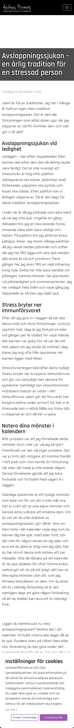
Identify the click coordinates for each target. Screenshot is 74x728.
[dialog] (37, 690)
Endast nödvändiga (24, 717)
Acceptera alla (53, 717)
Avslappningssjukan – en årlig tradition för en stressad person (35, 64)
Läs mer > (11, 709)
